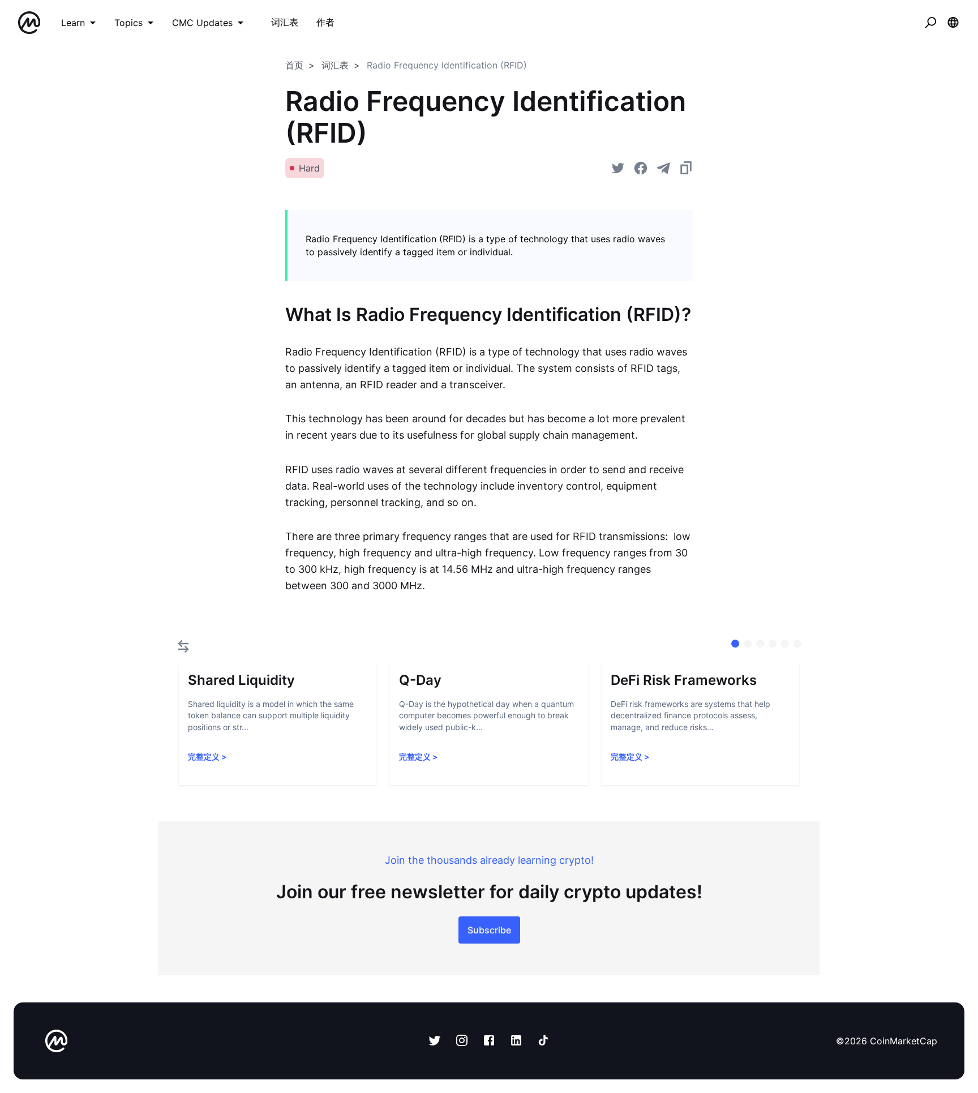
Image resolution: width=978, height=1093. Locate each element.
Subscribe (489, 930)
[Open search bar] (930, 22)
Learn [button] (73, 22)
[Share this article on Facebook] (640, 168)
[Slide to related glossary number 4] (785, 644)
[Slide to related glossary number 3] (773, 644)
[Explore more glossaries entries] (183, 646)
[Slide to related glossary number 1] (748, 644)
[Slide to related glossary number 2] (760, 644)
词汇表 (335, 65)
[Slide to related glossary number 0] (735, 644)
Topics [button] (128, 22)
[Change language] (953, 22)
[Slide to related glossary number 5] (797, 644)
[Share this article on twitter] (618, 168)
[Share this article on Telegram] (663, 168)
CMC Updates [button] (202, 22)
